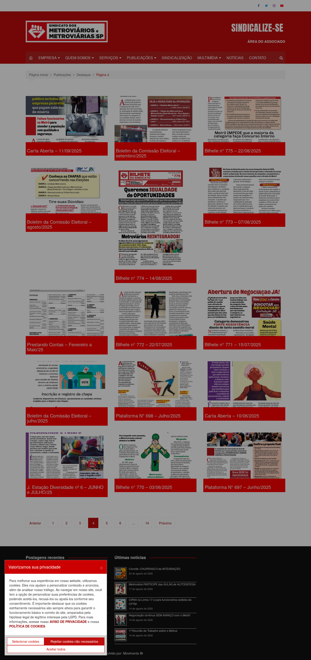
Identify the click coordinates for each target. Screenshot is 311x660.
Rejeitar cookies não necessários (74, 641)
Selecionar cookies (25, 641)
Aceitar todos (55, 649)
